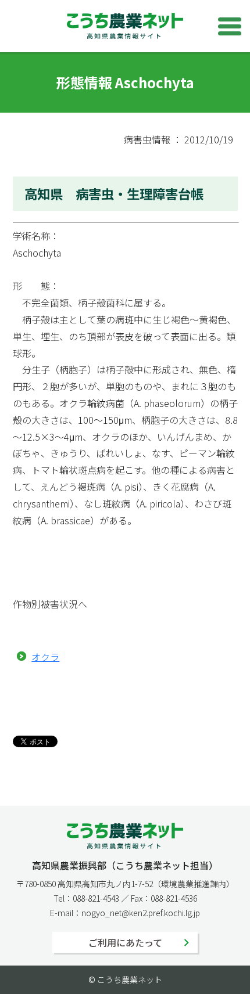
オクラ (45, 657)
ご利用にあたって (125, 942)
